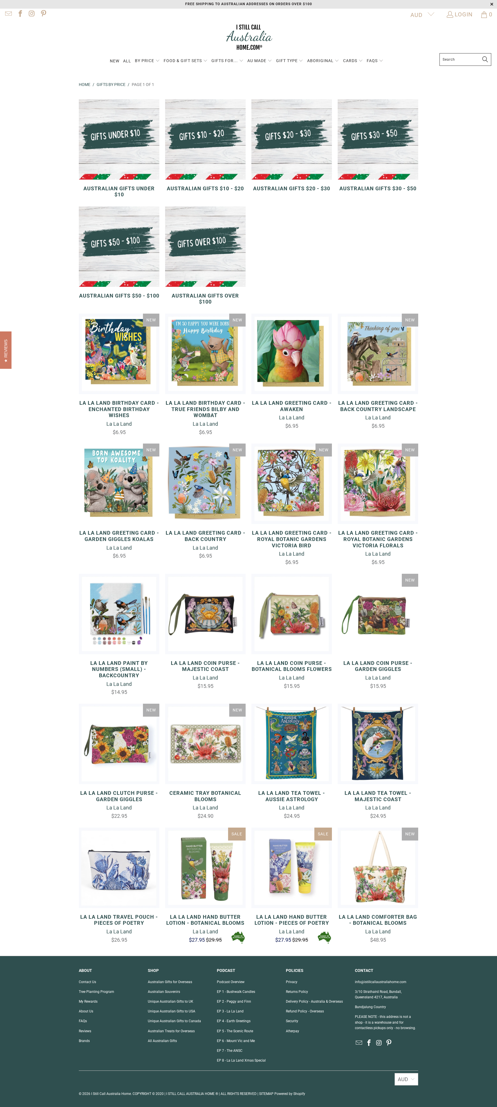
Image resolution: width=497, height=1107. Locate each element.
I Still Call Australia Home (111, 1094)
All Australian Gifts (162, 1041)
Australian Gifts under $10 (119, 148)
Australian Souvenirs (164, 992)
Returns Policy (297, 992)
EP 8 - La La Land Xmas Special (241, 1060)
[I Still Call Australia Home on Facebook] (19, 14)
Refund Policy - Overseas (305, 1011)
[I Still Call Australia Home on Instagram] (31, 14)
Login (464, 14)
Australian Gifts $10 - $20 (205, 145)
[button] (147, 61)
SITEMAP (266, 1094)
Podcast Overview (230, 982)
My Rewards (88, 1001)
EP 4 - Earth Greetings (234, 1021)
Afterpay (292, 1031)
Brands (84, 1041)
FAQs (83, 1021)
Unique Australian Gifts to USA (171, 1011)
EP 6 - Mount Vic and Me (236, 1041)
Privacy (291, 982)
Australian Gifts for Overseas (170, 982)
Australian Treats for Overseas (171, 1031)
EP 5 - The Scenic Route (235, 1031)
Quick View (119, 366)
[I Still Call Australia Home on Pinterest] (43, 14)
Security (292, 1021)
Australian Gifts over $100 (205, 255)
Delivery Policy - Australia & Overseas (314, 1001)
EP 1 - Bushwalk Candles (236, 992)
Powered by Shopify (289, 1094)
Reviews (85, 1031)
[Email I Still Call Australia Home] (8, 14)
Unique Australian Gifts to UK (170, 1001)
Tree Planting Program (96, 992)
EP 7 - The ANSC (229, 1051)
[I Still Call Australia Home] (248, 38)
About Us (86, 1011)
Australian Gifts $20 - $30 (291, 145)
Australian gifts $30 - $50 (378, 145)
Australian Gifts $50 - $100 (119, 252)
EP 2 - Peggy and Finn (234, 1001)
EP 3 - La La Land (230, 1011)
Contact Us (87, 982)
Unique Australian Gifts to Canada (174, 1021)
